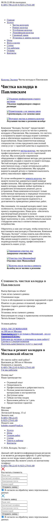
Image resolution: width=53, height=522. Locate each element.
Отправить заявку (10, 487)
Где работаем (13, 48)
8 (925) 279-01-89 (26, 5)
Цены (9, 40)
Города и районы (15, 440)
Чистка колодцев (20, 25)
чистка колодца (27, 150)
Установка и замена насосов (25, 38)
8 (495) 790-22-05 (9, 5)
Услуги (10, 22)
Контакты (11, 53)
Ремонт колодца (20, 27)
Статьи (10, 45)
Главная (10, 20)
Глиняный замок (20, 35)
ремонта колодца (33, 178)
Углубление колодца (22, 30)
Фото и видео (13, 43)
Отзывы (11, 50)
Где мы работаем (9, 370)
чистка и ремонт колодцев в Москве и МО (22, 449)
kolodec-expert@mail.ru (12, 425)
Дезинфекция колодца (23, 32)
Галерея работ (13, 435)
